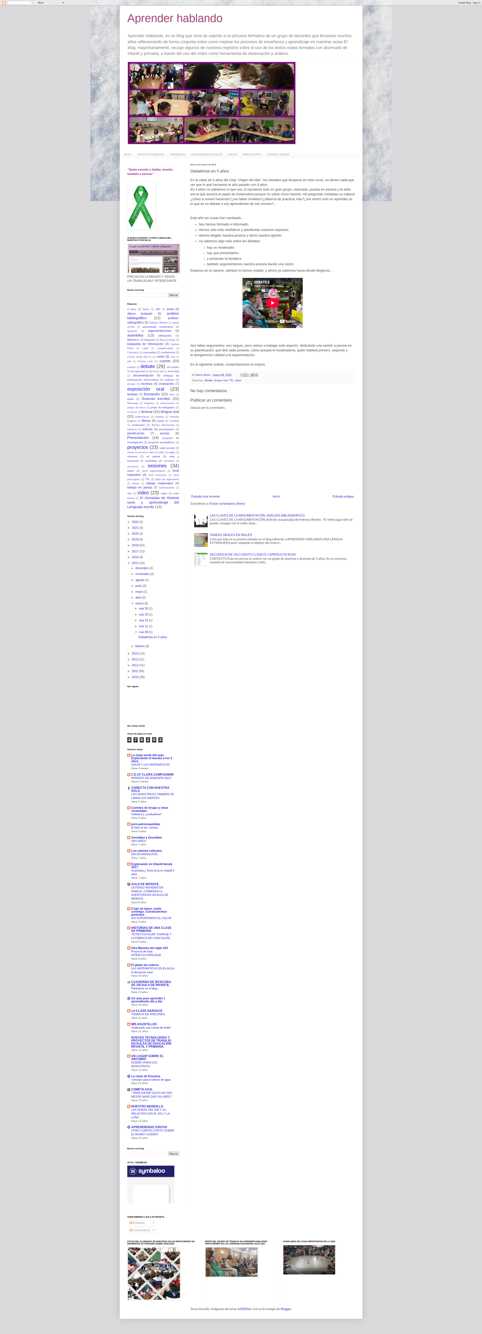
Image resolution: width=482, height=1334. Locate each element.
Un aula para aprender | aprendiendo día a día (148, 1000)
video (238, 380)
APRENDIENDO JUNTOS (149, 1127)
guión (130, 398)
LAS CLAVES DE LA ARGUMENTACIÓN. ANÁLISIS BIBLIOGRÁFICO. (257, 515)
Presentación (138, 438)
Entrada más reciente (205, 496)
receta (130, 452)
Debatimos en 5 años (152, 637)
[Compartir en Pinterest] (256, 375)
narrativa (132, 429)
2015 (135, 563)
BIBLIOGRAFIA (252, 154)
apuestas (132, 331)
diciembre (142, 568)
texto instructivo (157, 475)
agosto (140, 580)
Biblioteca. (133, 339)
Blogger (286, 1309)
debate (208, 380)
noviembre (142, 574)
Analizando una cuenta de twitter (151, 1027)
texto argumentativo (153, 470)
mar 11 (144, 626)
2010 (135, 677)
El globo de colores (145, 965)
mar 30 (144, 608)
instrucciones (167, 403)
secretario (169, 460)
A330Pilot (244, 1309)
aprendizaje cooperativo (158, 326)
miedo (160, 420)
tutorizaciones (166, 487)
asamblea (135, 335)
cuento (165, 361)
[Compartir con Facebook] (253, 375)
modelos (174, 420)
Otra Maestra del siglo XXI (149, 948)
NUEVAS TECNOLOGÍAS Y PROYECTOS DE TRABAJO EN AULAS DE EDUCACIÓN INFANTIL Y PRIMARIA (151, 1042)
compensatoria (165, 348)
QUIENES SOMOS (278, 154)
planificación (135, 433)
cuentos (131, 367)
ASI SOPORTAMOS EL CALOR (151, 918)
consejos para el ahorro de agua (151, 1079)
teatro (130, 470)
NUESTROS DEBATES (150, 154)
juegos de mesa (136, 407)
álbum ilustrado (140, 313)
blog (162, 339)
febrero (140, 646)
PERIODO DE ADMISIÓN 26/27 (151, 778)
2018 (135, 545)
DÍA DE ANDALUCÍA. (144, 854)
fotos (172, 394)
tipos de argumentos (167, 479)
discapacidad (138, 371)
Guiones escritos (156, 399)
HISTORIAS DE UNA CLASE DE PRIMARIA (151, 929)
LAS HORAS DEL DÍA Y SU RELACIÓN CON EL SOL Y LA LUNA (150, 1113)
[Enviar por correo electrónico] (242, 375)
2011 (135, 671)
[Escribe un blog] (246, 375)
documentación (143, 375)
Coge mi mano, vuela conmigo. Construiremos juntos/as (149, 911)
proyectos (137, 447)
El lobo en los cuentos (144, 827)
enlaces (169, 379)
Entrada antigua (343, 496)
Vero (129, 493)
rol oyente (153, 456)
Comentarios (141, 1230)
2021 (135, 527)
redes (161, 452)
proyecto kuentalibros (161, 442)
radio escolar (167, 447)
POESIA (232, 154)
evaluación (166, 383)
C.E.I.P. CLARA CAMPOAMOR (152, 774)
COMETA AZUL (142, 1089)
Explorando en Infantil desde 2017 (151, 865)
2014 (135, 653)
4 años (131, 309)
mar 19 (144, 620)
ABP (158, 309)
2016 (135, 557)
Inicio (276, 496)
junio (139, 585)
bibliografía (165, 335)
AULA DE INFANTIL (145, 884)
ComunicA (133, 352)
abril (138, 597)
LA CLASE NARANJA (146, 1010)
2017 (135, 551)
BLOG (128, 154)
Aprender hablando (175, 18)
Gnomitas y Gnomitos (146, 837)
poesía (164, 433)
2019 (135, 539)
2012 (135, 665)
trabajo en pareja (139, 487)
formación (152, 394)
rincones (132, 456)
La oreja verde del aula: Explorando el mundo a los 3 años (151, 758)
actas (170, 309)
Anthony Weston (158, 322)
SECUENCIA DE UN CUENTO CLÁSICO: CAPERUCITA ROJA (253, 554)
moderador (138, 424)
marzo (139, 603)
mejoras (159, 416)
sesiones (157, 465)
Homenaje (132, 403)
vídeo (164, 493)
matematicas (142, 416)
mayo (139, 591)
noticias (147, 429)
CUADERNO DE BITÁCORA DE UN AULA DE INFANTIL (151, 983)
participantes (166, 429)
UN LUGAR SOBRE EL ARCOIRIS (147, 1057)
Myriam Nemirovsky (163, 425)
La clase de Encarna (145, 1076)
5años (146, 309)
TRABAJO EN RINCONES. (148, 1014)
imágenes (149, 403)
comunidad (149, 352)
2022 (135, 522)
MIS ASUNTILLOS (144, 1024)
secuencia (132, 466)
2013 (135, 659)
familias (132, 394)
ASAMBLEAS (178, 154)
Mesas (146, 420)
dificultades (173, 367)
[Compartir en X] (249, 375)
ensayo (131, 384)
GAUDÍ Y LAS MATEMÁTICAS (150, 764)
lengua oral (221, 380)
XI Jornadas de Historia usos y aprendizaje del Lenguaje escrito (153, 502)
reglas (172, 452)
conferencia (168, 352)
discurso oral (156, 371)
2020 (135, 533)
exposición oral (145, 389)
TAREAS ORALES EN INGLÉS (231, 535)
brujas (172, 339)
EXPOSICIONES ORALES (206, 154)
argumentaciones (159, 330)
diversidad (173, 371)
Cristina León (145, 361)
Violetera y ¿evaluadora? (146, 814)
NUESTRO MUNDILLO (147, 1106)
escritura (147, 383)
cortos (160, 356)
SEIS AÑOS (138, 841)
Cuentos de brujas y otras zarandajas (149, 809)
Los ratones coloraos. (146, 850)
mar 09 (144, 632)
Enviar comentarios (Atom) (227, 503)
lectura (146, 412)
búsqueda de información (145, 344)
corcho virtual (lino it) (139, 356)
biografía (149, 339)
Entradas (138, 1222)
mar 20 (144, 614)
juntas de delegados (162, 407)
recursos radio (146, 452)
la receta (132, 412)
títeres (135, 483)
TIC (231, 380)
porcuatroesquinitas (145, 824)
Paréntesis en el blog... (145, 988)
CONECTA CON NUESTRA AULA (150, 789)
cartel (145, 348)
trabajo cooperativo (159, 483)
